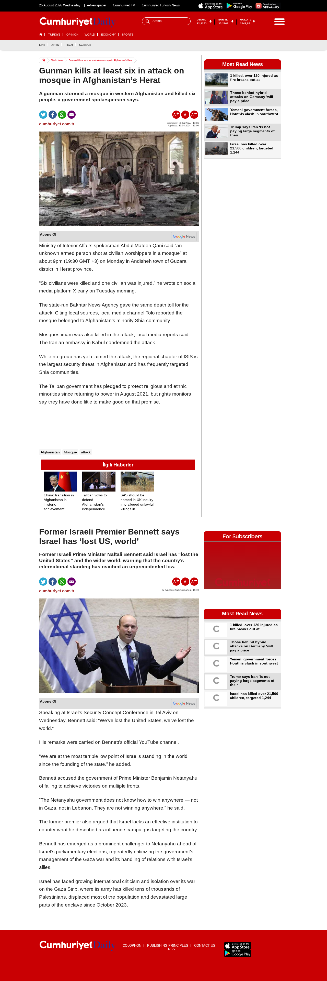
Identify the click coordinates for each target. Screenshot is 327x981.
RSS (171, 949)
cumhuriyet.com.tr (56, 124)
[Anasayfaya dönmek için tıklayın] (77, 22)
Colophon (132, 945)
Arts (55, 44)
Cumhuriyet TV (124, 5)
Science (85, 44)
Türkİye (54, 34)
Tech (69, 44)
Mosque (70, 452)
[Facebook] (251, 44)
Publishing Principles (167, 945)
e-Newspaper (96, 5)
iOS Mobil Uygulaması (237, 946)
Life (42, 44)
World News (57, 60)
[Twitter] (260, 44)
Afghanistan (50, 452)
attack (86, 452)
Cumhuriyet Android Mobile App (239, 6)
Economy (108, 34)
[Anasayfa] (77, 946)
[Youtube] (277, 44)
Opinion (72, 34)
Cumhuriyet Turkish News (161, 5)
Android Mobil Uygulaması (237, 953)
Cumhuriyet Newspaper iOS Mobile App (211, 6)
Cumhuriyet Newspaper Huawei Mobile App (268, 6)
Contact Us (204, 945)
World (90, 34)
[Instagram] (268, 44)
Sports (127, 34)
